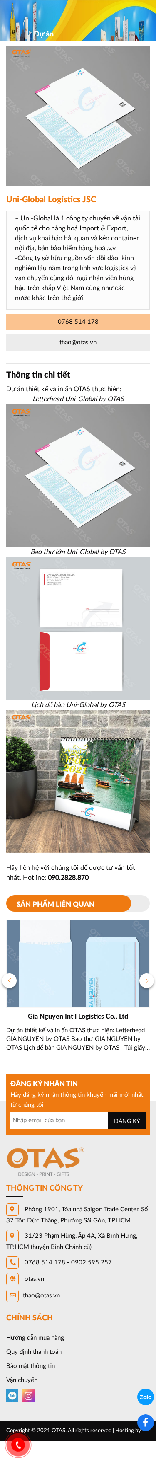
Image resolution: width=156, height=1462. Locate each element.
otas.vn (33, 1279)
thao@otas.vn (78, 342)
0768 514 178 (78, 322)
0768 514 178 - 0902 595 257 (67, 1262)
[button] (9, 980)
